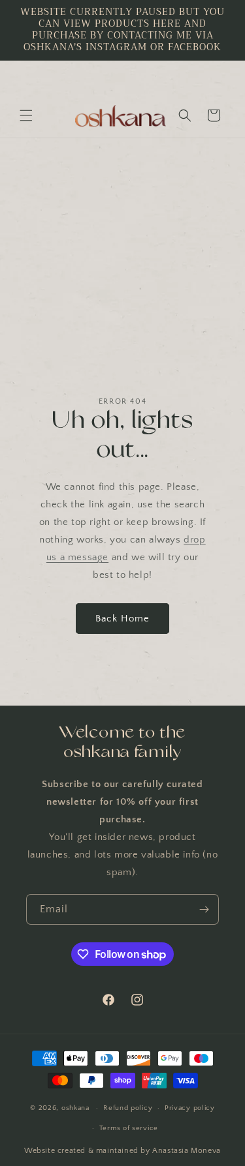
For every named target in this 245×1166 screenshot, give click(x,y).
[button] (26, 115)
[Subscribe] (203, 909)
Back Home (122, 618)
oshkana (75, 1108)
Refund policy (127, 1108)
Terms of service (128, 1128)
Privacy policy (190, 1108)
